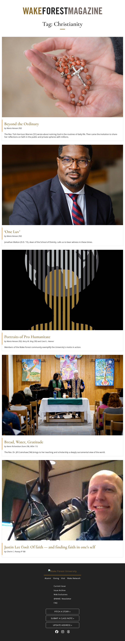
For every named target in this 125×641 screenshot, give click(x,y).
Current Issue (60, 586)
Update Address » (62, 625)
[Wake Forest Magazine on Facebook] (56, 631)
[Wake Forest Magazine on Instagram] (62, 631)
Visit (63, 578)
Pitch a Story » (62, 611)
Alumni (48, 578)
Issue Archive (60, 590)
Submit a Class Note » (62, 618)
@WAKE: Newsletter (62, 598)
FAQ (55, 603)
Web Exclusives (60, 594)
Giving (56, 578)
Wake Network (73, 578)
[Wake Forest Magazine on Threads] (68, 631)
